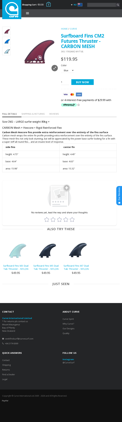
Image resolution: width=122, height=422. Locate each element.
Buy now (82, 82)
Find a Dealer (8, 374)
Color (64, 65)
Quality (66, 333)
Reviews (54, 113)
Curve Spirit (68, 318)
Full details (9, 113)
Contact (6, 360)
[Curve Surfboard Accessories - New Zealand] (11, 9)
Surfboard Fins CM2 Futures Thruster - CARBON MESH (82, 40)
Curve (73, 28)
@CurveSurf (68, 362)
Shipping (6, 364)
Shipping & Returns (33, 113)
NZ (75, 4)
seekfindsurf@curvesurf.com (19, 338)
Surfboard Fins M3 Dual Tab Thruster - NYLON (15, 267)
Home (64, 28)
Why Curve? (68, 323)
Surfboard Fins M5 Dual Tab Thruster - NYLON (46, 267)
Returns (6, 369)
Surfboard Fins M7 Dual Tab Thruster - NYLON (76, 267)
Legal (4, 379)
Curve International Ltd (24, 395)
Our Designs (69, 328)
